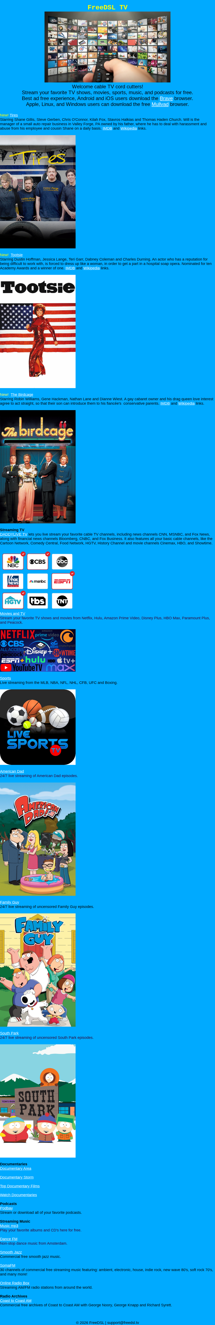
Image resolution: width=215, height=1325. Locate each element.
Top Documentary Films (20, 1186)
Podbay (6, 1208)
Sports (5, 678)
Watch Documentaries (18, 1195)
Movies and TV (12, 614)
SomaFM (7, 1265)
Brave (166, 98)
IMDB (107, 128)
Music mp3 (9, 1226)
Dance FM (8, 1239)
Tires (14, 115)
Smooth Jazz (11, 1252)
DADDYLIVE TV (13, 534)
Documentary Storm (17, 1177)
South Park (9, 1033)
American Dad (12, 771)
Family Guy (9, 902)
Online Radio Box (14, 1283)
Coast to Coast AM (15, 1301)
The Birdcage (22, 395)
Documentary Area (15, 1168)
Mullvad (160, 104)
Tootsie (17, 255)
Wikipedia (129, 128)
